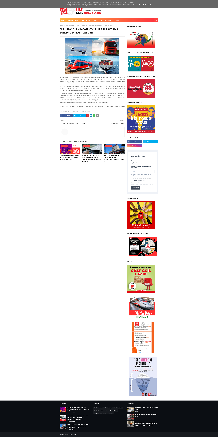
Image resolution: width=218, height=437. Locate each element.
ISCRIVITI (136, 188)
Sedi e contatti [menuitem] (86, 20)
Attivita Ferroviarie (98, 408)
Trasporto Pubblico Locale (100, 413)
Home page (62, 25)
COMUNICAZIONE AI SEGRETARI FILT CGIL (146, 415)
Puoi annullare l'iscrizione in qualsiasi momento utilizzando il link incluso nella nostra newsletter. (142, 183)
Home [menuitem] (62, 20)
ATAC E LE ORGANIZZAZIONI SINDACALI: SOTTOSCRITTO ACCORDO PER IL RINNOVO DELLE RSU (114, 158)
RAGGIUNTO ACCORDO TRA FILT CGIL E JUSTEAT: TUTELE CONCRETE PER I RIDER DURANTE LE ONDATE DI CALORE (146, 423)
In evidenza (66, 111)
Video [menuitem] (95, 20)
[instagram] (134, 145)
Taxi (106, 410)
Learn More (142, 4)
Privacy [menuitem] (117, 20)
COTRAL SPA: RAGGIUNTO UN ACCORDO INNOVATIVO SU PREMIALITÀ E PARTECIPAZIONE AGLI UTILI (91, 158)
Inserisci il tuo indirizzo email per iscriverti (141, 166)
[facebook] (134, 141)
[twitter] (150, 141)
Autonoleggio (108, 408)
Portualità (96, 410)
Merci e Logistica (74, 111)
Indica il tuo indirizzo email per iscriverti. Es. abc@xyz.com (141, 175)
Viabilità (111, 413)
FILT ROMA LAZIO (72, 434)
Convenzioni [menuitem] (108, 20)
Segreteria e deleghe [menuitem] (73, 20)
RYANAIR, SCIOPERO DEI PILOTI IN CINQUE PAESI (146, 408)
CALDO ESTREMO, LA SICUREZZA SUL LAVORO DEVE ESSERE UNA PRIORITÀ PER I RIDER (69, 157)
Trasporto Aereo (70, 25)
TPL (79, 111)
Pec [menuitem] (101, 20)
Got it (150, 4)
